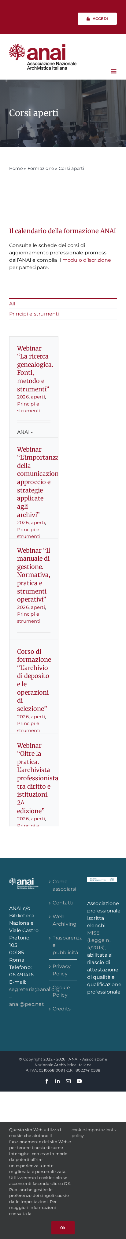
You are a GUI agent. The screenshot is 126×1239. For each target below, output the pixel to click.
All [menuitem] (12, 304)
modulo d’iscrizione (86, 260)
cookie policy (78, 1132)
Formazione (41, 168)
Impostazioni (100, 1129)
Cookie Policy (61, 991)
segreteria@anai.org (34, 989)
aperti (38, 397)
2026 (23, 397)
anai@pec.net (26, 1004)
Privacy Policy (62, 970)
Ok (63, 1227)
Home (16, 168)
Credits (62, 1009)
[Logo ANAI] (42, 46)
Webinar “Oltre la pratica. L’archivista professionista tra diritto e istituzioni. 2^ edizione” (37, 778)
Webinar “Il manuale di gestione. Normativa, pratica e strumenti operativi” (33, 575)
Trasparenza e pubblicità (63, 945)
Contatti (63, 903)
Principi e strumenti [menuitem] (34, 314)
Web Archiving (63, 920)
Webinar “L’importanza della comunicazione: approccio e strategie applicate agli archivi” (40, 482)
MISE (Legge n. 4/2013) (98, 940)
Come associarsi (63, 885)
